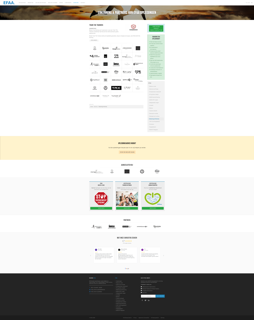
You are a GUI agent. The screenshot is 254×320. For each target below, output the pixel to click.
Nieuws (151, 108)
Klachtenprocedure (127, 317)
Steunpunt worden (153, 113)
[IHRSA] (97, 226)
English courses (52, 2)
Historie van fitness (153, 89)
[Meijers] (112, 226)
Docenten (151, 124)
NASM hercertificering (154, 97)
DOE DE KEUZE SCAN (127, 152)
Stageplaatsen (152, 127)
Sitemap (162, 317)
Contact (83, 2)
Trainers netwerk (153, 110)
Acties (61, 2)
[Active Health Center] (97, 171)
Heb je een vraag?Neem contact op (156, 28)
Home (91, 106)
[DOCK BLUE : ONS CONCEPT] (112, 171)
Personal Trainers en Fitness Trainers (150, 288)
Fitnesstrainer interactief (155, 91)
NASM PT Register (153, 129)
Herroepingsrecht (155, 317)
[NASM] (142, 171)
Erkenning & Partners (154, 118)
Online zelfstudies (40, 2)
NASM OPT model (153, 100)
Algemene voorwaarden (144, 317)
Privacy (135, 317)
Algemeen (144, 292)
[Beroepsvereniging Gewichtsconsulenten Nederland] (142, 226)
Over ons (75, 2)
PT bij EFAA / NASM (153, 94)
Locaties (151, 105)
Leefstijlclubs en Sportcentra (148, 286)
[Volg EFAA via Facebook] (142, 300)
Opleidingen (22, 2)
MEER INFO (101, 208)
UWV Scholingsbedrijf (154, 121)
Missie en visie (152, 86)
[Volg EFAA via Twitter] (145, 300)
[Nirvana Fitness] (157, 171)
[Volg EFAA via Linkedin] (148, 300)
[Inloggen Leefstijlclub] (252, 3)
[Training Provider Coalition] (127, 171)
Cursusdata (68, 2)
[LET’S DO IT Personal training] (157, 226)
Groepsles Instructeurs (147, 290)
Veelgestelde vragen (154, 102)
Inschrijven (160, 296)
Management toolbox (154, 116)
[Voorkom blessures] (127, 226)
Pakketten (30, 2)
